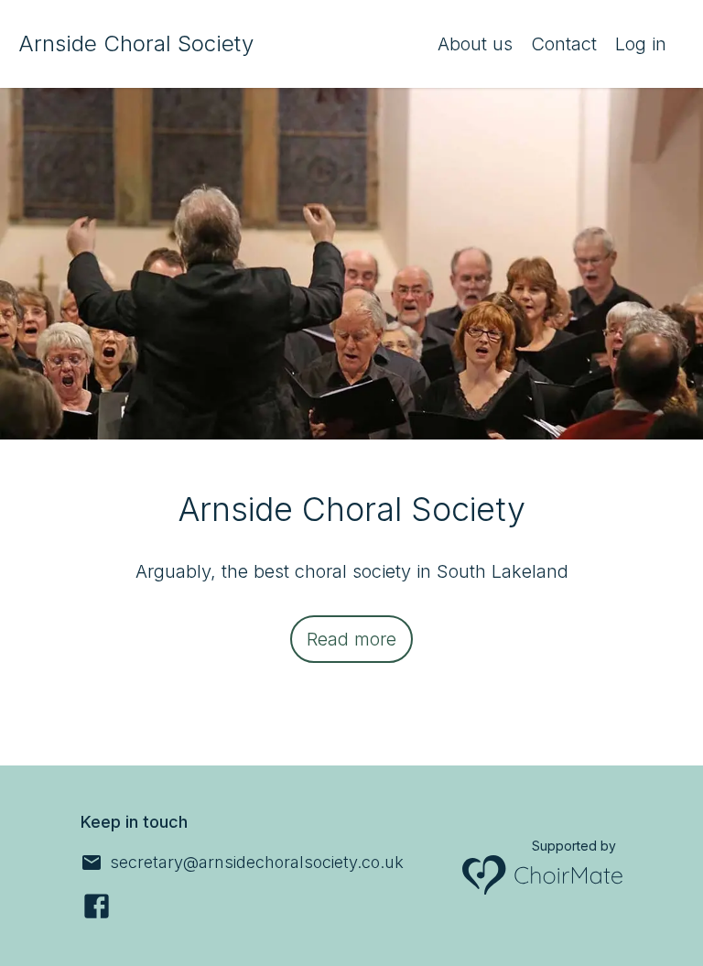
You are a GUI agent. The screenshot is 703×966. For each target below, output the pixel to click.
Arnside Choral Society (136, 43)
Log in (640, 44)
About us (475, 44)
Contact (564, 44)
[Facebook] (97, 906)
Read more (351, 639)
